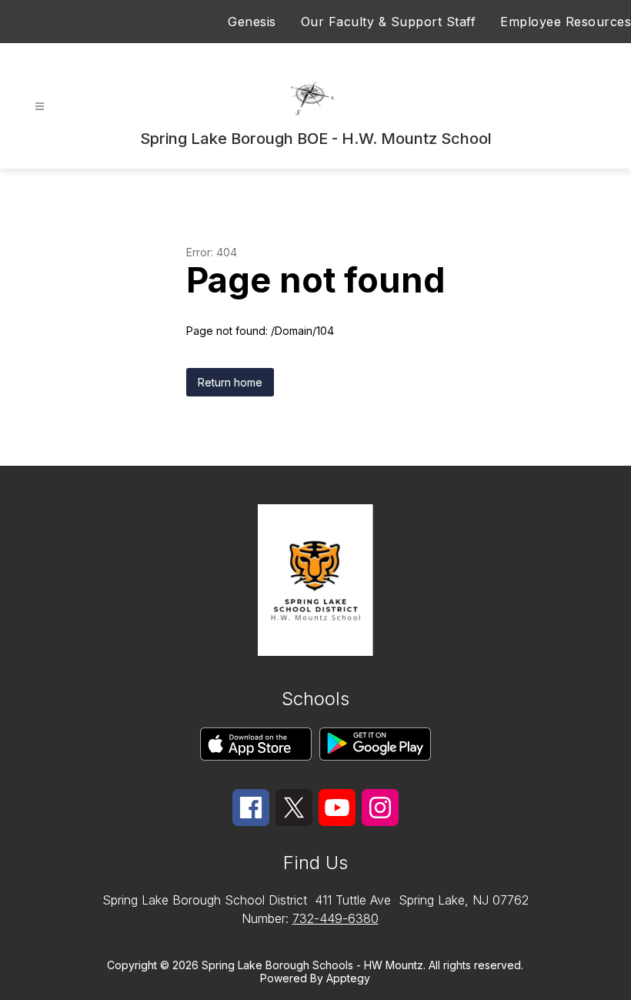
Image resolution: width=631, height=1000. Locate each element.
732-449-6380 (335, 918)
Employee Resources (565, 21)
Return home (230, 382)
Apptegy (348, 978)
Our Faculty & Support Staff (388, 21)
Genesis (252, 21)
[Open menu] (39, 106)
